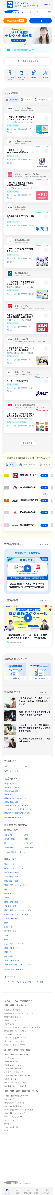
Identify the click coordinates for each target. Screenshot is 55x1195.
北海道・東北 (9, 839)
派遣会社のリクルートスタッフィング (18, 1031)
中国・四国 (28, 843)
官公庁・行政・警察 (12, 961)
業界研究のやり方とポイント (15, 798)
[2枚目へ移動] (26, 44)
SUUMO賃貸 (9, 1099)
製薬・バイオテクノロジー (14, 868)
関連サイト (8, 1124)
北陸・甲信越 (9, 847)
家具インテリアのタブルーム (15, 1082)
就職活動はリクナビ (12, 1020)
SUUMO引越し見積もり (13, 1106)
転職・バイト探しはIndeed (14, 1045)
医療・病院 (8, 927)
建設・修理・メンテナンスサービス (17, 910)
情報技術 (7, 952)
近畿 (26, 839)
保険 (6, 940)
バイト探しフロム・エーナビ (15, 1034)
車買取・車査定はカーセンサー (16, 1055)
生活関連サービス (11, 893)
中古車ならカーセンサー (13, 1065)
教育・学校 (8, 956)
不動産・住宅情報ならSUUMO (16, 1096)
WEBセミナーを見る (12, 771)
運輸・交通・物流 (11, 902)
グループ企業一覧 (11, 1127)
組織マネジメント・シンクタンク (17, 914)
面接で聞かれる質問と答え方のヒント (18, 813)
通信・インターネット (12, 948)
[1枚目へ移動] (25, 44)
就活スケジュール (11, 784)
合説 (6, 766)
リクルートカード (11, 1120)
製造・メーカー (10, 864)
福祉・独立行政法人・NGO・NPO (17, 965)
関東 (6, 843)
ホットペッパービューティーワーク (17, 1076)
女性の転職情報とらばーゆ (14, 1017)
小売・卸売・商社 (11, 877)
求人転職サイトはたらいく (14, 1041)
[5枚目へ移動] (29, 44)
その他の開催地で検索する (14, 852)
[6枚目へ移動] (30, 44)
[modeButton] (31, 12)
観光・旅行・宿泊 (11, 881)
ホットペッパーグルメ (12, 1069)
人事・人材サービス (12, 919)
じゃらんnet (9, 1058)
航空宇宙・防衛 (10, 931)
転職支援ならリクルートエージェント (18, 1013)
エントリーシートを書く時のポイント (18, 809)
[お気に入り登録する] (46, 118)
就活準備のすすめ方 (12, 787)
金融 (6, 935)
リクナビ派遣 (9, 1024)
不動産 (6, 898)
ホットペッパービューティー (15, 1072)
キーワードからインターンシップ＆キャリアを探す (23, 982)
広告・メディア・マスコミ (14, 944)
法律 (6, 923)
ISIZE (6, 1131)
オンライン (8, 835)
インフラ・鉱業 (10, 906)
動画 (25, 766)
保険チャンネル (10, 1079)
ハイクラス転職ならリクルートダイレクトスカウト (23, 1027)
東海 (26, 835)
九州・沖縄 (28, 847)
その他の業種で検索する (13, 969)
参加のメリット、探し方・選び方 (17, 806)
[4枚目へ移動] (28, 44)
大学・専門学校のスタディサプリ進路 (18, 1110)
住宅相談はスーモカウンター (15, 1103)
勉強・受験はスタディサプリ (15, 1113)
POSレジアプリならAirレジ (14, 1117)
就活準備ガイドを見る (12, 818)
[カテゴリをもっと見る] (49, 99)
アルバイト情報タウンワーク (15, 1038)
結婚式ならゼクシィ (12, 1062)
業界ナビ (7, 795)
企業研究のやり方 (11, 802)
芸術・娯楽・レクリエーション (16, 885)
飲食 (6, 889)
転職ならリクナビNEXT (13, 1010)
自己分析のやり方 (11, 791)
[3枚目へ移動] (27, 44)
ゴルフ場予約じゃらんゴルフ (15, 1086)
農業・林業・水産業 (12, 872)
